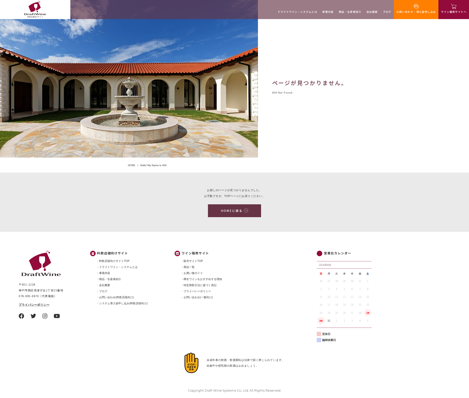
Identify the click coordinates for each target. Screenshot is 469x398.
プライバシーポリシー (34, 304)
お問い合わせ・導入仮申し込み (416, 12)
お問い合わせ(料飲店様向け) (116, 297)
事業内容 (328, 12)
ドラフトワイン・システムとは (297, 12)
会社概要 (372, 12)
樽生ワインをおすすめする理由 (203, 279)
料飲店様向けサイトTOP (114, 260)
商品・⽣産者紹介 (350, 12)
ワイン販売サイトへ (453, 12)
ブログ (387, 12)
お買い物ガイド (193, 273)
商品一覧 (189, 267)
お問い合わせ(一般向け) (198, 297)
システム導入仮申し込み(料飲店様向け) (123, 303)
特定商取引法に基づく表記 (200, 285)
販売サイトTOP (193, 260)
